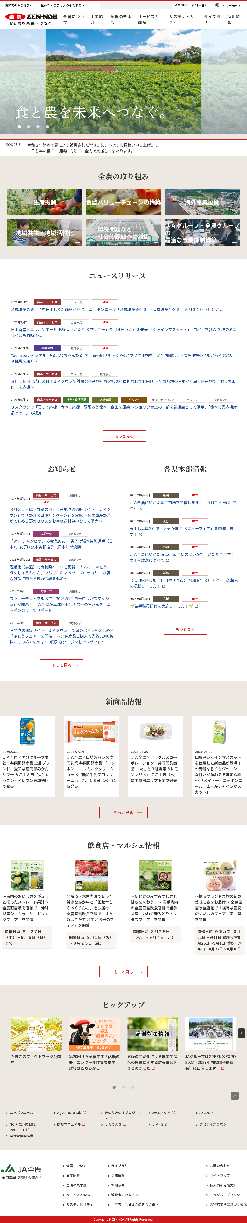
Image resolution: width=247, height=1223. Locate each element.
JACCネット (161, 1112)
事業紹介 (73, 1175)
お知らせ (118, 1185)
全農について (76, 1165)
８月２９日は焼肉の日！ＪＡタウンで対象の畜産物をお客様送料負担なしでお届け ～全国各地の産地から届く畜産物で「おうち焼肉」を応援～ (123, 384)
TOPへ (235, 1096)
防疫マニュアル (69, 1124)
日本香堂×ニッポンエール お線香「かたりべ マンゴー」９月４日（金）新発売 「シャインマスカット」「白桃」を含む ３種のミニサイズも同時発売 (124, 332)
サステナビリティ (79, 1204)
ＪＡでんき (113, 1124)
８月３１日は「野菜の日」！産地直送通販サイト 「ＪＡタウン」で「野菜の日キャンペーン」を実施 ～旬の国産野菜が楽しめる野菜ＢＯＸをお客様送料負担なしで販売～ (60, 515)
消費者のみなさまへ (126, 1194)
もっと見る (124, 436)
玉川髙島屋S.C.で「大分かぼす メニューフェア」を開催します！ (181, 531)
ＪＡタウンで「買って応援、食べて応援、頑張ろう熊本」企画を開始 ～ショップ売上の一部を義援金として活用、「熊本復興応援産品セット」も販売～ (124, 410)
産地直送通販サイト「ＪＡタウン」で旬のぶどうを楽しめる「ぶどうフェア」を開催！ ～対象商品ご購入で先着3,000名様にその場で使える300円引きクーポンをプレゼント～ (62, 636)
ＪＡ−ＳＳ (159, 1124)
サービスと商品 (78, 1194)
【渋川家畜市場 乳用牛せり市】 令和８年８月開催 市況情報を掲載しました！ (184, 583)
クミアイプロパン (212, 1124)
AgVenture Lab (69, 1112)
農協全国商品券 (21, 1135)
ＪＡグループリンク (225, 1194)
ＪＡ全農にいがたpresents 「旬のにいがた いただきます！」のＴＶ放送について (184, 557)
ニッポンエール (21, 1112)
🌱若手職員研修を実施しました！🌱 (161, 606)
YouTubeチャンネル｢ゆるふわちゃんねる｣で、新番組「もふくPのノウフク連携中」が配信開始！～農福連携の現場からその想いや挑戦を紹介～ (122, 358)
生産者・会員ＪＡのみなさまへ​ (134, 1204)
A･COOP (206, 1112)
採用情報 (118, 1175)
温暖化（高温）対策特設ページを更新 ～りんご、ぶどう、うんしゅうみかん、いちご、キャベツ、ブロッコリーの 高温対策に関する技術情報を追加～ (60, 572)
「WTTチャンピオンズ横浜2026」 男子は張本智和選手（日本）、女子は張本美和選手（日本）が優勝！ (61, 544)
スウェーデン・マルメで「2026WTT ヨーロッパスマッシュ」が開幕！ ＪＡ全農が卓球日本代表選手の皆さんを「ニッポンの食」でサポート (60, 604)
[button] (19, 126)
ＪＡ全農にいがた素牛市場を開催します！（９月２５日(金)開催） (183, 505)
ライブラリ (119, 1165)
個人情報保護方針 (223, 1185)
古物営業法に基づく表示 (228, 1204)
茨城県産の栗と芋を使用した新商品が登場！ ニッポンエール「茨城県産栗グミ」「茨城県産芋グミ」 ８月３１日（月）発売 (117, 309)
